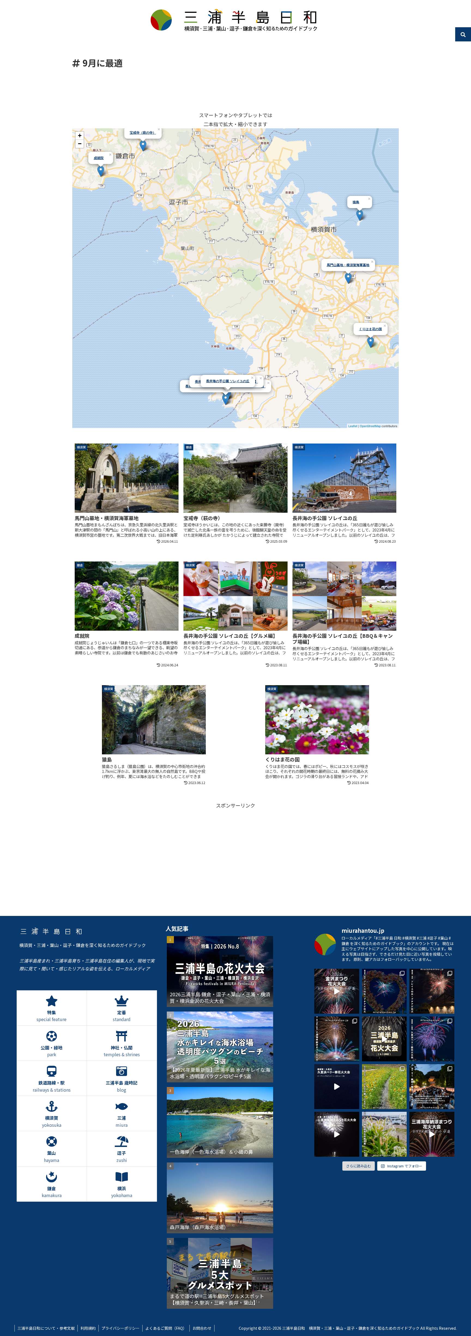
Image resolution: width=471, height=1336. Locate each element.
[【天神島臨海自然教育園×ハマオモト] (384, 1134)
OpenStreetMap (370, 426)
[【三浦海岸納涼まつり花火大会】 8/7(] (336, 1038)
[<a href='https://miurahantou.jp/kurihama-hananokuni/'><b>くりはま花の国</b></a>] (370, 342)
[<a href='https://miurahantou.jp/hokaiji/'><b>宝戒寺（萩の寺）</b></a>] (143, 145)
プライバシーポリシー (120, 1328)
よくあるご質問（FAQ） (166, 1328)
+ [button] (79, 135)
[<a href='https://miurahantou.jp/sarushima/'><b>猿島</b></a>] (359, 215)
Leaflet (352, 426)
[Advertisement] (235, 89)
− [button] (79, 143)
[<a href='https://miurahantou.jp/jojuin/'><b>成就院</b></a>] (100, 171)
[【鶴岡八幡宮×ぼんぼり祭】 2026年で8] (431, 1086)
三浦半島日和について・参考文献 (46, 1328)
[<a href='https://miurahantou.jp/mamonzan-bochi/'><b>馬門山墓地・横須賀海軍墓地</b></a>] (348, 278)
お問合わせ (202, 1328)
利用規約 (88, 1328)
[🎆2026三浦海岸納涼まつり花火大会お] (431, 1134)
